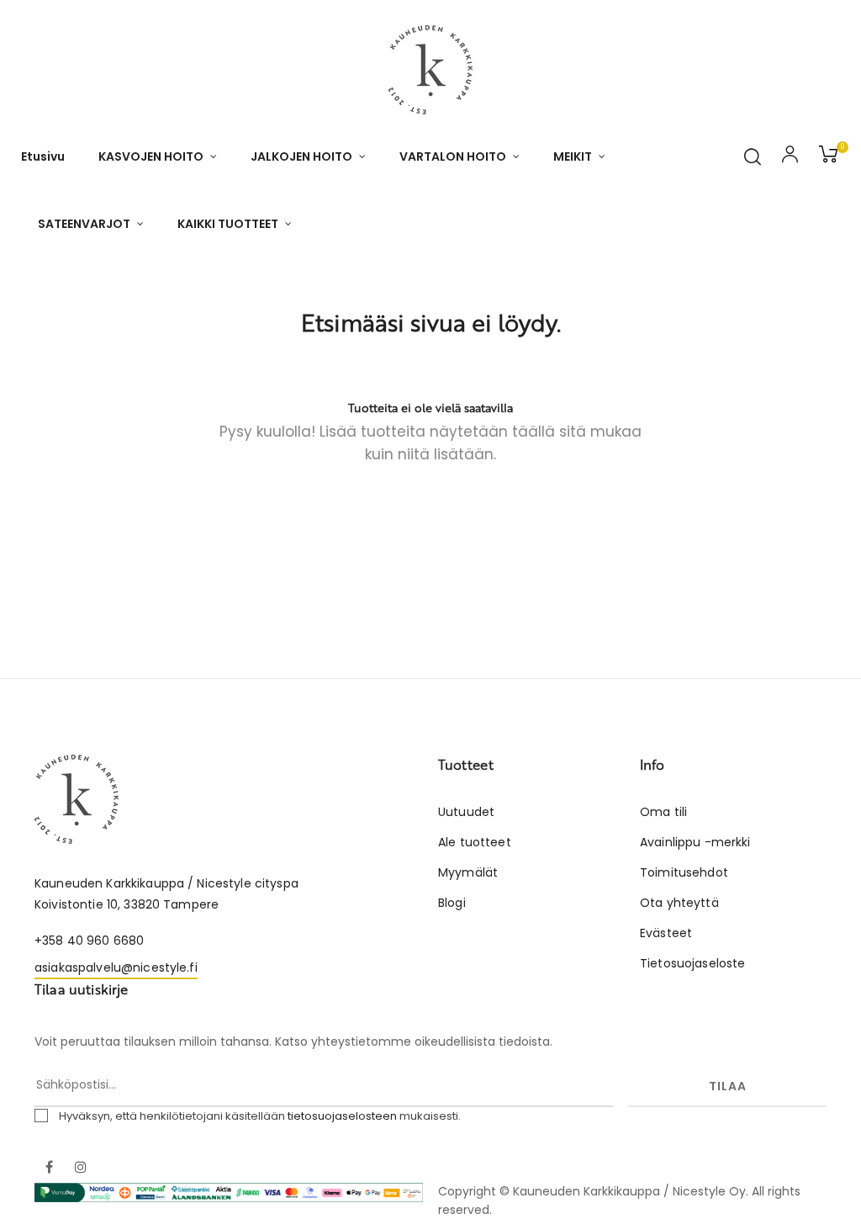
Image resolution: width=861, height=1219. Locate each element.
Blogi (452, 902)
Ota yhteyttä (679, 902)
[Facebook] (48, 1168)
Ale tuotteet (474, 842)
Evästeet (666, 933)
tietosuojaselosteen (342, 1116)
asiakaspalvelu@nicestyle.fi (116, 967)
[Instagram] (80, 1168)
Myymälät (468, 872)
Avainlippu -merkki (695, 842)
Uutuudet (466, 811)
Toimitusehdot (684, 872)
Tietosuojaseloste (692, 963)
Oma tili (663, 811)
